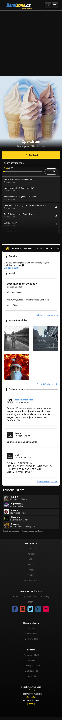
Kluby (31, 570)
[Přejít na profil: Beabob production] (10, 401)
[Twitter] (30, 609)
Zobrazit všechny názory (47, 482)
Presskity (31, 628)
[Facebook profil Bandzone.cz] (15, 609)
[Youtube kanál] (22, 609)
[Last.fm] (46, 609)
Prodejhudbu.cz (31, 634)
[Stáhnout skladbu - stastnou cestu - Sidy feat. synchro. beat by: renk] (56, 207)
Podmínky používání (31, 666)
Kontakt (31, 660)
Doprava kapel (31, 639)
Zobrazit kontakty (11, 268)
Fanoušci (31, 564)
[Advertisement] (31, 43)
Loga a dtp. (31, 676)
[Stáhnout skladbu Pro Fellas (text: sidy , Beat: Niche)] (56, 215)
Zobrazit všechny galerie (47, 384)
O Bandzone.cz (31, 671)
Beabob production (23, 400)
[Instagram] (38, 609)
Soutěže (31, 575)
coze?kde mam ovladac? (22, 283)
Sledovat (33, 155)
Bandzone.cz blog (31, 580)
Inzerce (31, 602)
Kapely (31, 549)
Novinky (16, 248)
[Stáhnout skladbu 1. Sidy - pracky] (56, 224)
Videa (31, 559)
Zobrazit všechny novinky (47, 315)
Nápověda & (31, 655)
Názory (50, 248)
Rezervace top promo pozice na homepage (31, 596)
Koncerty (31, 554)
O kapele (29, 248)
